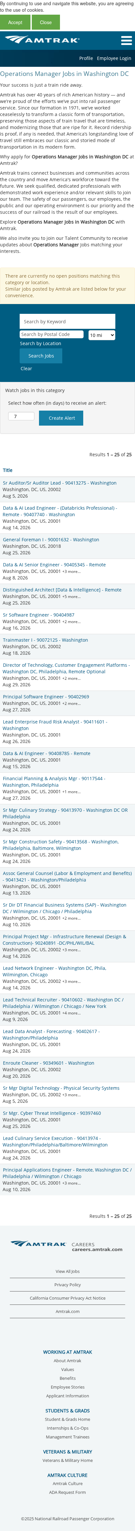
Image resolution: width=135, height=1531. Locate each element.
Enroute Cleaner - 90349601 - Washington (48, 1063)
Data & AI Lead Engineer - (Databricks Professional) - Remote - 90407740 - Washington (60, 511)
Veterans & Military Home (68, 1460)
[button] (112, 40)
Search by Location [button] (40, 343)
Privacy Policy (67, 1285)
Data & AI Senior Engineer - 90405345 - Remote (54, 564)
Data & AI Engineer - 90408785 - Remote (46, 753)
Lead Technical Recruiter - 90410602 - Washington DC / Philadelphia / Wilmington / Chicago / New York (63, 1003)
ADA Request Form (67, 1492)
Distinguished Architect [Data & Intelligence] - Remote (62, 590)
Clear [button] (26, 368)
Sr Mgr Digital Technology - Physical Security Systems (61, 1088)
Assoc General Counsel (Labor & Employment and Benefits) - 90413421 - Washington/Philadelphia (67, 876)
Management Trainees (67, 1437)
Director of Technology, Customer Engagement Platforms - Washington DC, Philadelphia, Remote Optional (66, 668)
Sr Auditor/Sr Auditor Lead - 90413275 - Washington (60, 483)
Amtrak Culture (68, 1483)
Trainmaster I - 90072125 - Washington (45, 640)
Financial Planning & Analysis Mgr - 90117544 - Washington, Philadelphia (54, 781)
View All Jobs (68, 1271)
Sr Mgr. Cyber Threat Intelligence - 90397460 (52, 1113)
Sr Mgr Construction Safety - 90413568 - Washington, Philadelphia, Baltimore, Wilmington (61, 844)
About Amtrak (67, 1361)
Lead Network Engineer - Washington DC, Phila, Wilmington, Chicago (54, 971)
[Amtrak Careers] (67, 1246)
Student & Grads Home (67, 1419)
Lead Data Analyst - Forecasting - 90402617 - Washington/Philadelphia (51, 1034)
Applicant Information (67, 1396)
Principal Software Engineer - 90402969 (46, 696)
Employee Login (114, 58)
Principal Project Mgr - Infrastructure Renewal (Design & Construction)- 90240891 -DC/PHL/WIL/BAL (64, 939)
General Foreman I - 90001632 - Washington (51, 539)
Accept (15, 22)
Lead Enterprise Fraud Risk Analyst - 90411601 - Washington (55, 725)
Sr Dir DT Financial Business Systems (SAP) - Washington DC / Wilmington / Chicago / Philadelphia (64, 908)
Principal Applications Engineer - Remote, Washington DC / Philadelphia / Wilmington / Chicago (67, 1173)
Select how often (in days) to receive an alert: (57, 403)
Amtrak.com (68, 1311)
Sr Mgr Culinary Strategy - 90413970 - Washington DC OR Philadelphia (65, 813)
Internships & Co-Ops (67, 1428)
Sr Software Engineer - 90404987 (38, 615)
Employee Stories (68, 1387)
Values (67, 1369)
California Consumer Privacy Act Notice (68, 1298)
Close (46, 22)
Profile (86, 58)
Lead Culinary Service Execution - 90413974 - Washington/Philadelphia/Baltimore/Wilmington (55, 1141)
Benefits (68, 1378)
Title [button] (7, 470)
